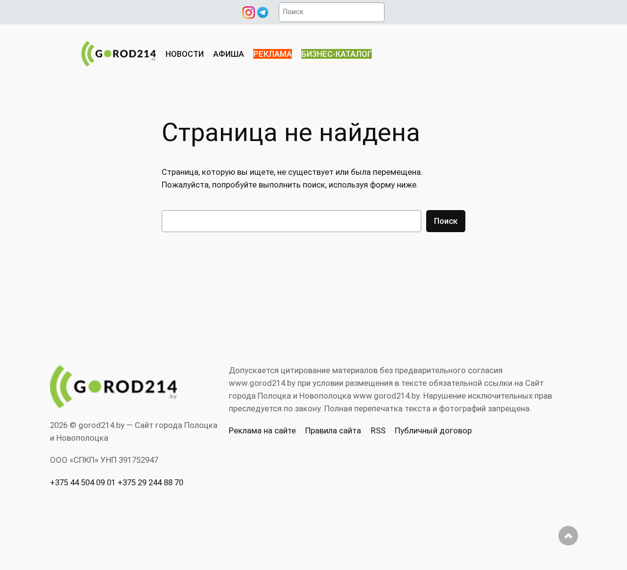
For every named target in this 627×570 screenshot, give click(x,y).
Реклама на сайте (262, 430)
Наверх (568, 536)
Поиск (446, 221)
